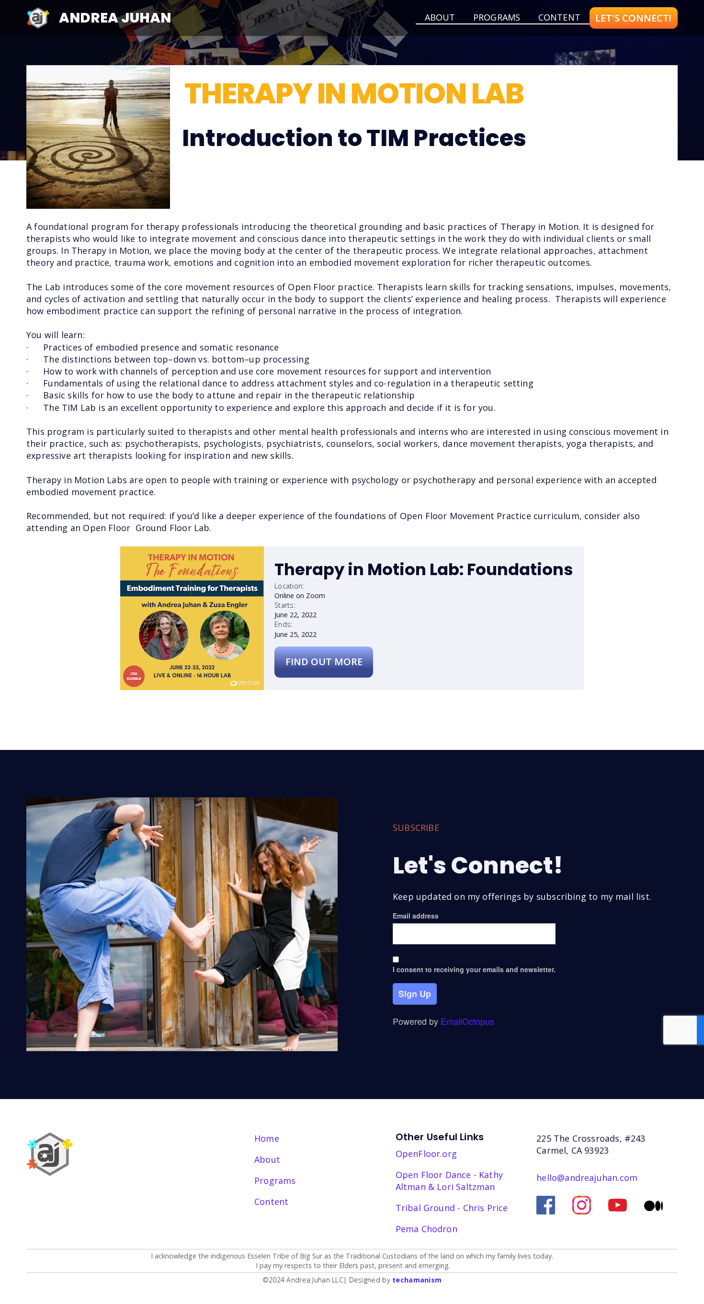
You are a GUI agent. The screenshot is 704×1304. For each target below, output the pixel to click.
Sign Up (414, 993)
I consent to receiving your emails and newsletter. (474, 969)
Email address (416, 915)
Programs (496, 17)
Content (559, 17)
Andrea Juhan (115, 17)
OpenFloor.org (426, 1153)
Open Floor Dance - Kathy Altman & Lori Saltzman (449, 1180)
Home (266, 1138)
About (267, 1159)
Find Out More (324, 661)
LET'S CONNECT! (633, 17)
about (440, 17)
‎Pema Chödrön (426, 1229)
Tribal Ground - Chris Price (452, 1207)
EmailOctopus (467, 1021)
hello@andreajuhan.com (586, 1177)
